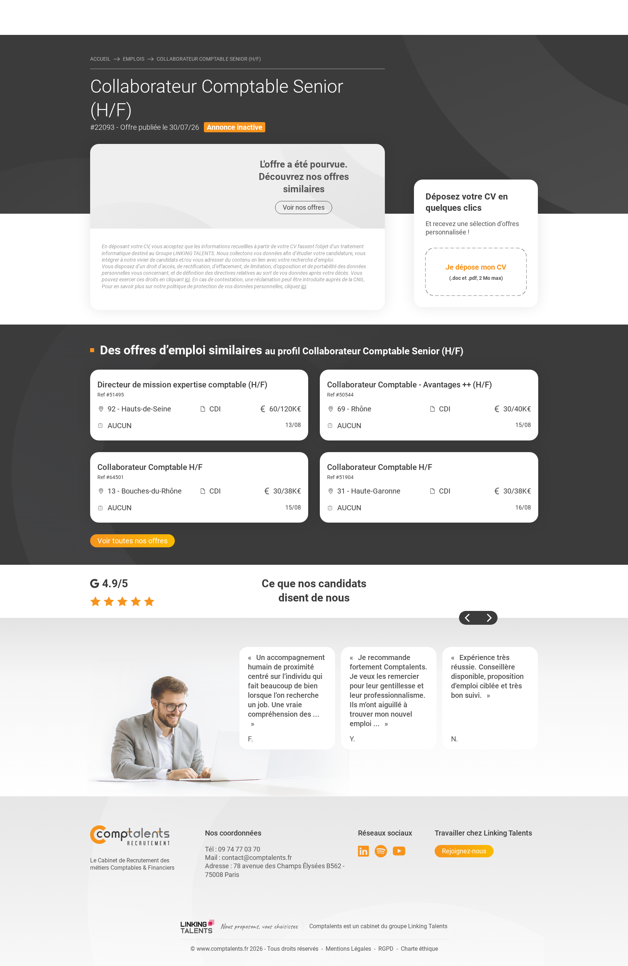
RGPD (386, 948)
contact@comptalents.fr (257, 857)
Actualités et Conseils (190, 6)
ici (187, 279)
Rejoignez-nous (464, 851)
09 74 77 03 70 (239, 849)
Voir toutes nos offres (132, 540)
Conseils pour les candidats (370, 6)
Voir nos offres (304, 207)
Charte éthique (419, 948)
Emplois (133, 59)
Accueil (100, 59)
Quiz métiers (346, 6)
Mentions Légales (348, 948)
